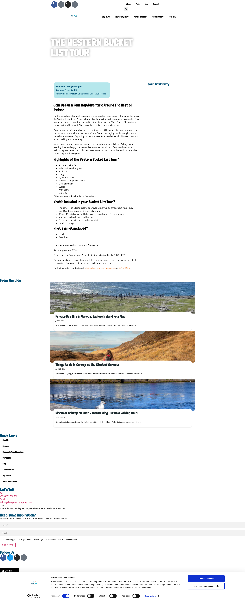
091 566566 (124, 268)
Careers (6, 446)
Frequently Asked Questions (13, 452)
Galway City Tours (121, 17)
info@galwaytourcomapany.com (100, 268)
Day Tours (106, 17)
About (128, 4)
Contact (156, 4)
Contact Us (7, 458)
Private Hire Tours (140, 17)
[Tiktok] (75, 4)
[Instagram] (68, 4)
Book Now (172, 17)
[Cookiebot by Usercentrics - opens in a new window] (34, 596)
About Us (6, 440)
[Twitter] (10, 557)
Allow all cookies (206, 578)
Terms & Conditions (10, 481)
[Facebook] (54, 4)
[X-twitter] (61, 4)
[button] (126, 9)
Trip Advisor (7, 475)
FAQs (137, 4)
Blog (146, 4)
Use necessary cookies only (206, 586)
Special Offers (157, 17)
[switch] (90, 596)
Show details (150, 596)
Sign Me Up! (7, 545)
